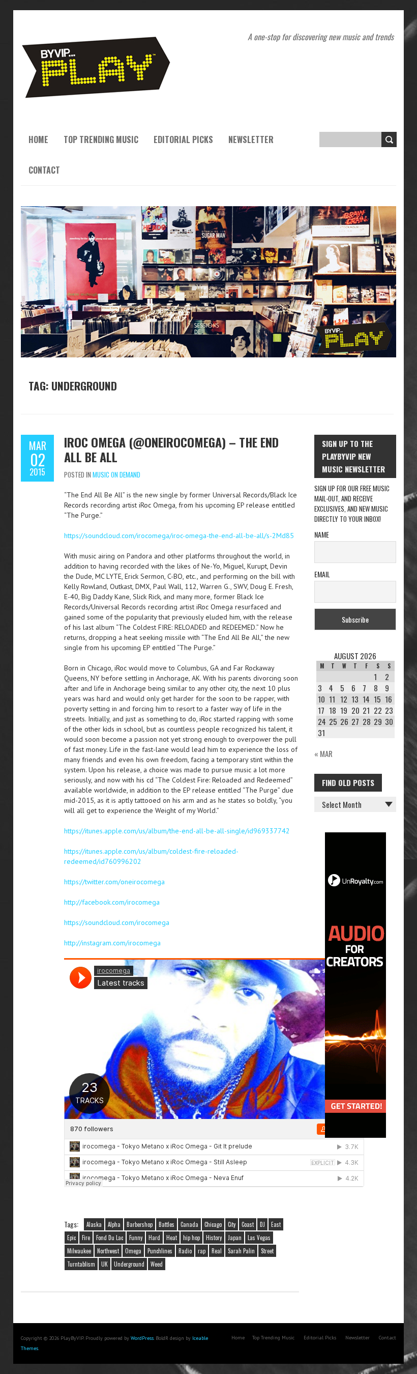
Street (267, 1251)
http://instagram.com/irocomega (112, 942)
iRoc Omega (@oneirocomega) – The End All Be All (171, 449)
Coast (248, 1224)
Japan (235, 1237)
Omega (133, 1251)
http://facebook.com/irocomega (112, 902)
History (214, 1237)
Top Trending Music (101, 139)
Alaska (94, 1224)
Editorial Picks (183, 139)
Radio (185, 1251)
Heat (171, 1237)
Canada (189, 1224)
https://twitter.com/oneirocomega (114, 881)
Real (217, 1251)
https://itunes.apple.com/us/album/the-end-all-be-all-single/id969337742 (177, 830)
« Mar (323, 753)
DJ (262, 1224)
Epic (71, 1237)
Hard (154, 1237)
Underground (129, 1264)
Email (322, 574)
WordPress (142, 1338)
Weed (157, 1264)
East (276, 1224)
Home (38, 139)
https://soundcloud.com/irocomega (116, 922)
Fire (86, 1237)
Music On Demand (116, 474)
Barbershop (140, 1224)
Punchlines (159, 1251)
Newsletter (251, 139)
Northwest (108, 1251)
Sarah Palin (241, 1251)
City (231, 1224)
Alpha (114, 1224)
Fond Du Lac (109, 1237)
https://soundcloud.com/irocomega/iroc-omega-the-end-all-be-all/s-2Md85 (179, 535)
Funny (135, 1237)
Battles (166, 1224)
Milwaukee (79, 1251)
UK (104, 1264)
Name (321, 534)
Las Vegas (259, 1237)
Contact (44, 170)
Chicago (213, 1224)
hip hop (191, 1237)
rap (201, 1251)
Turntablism (81, 1264)
